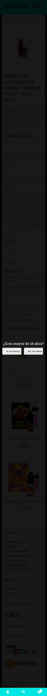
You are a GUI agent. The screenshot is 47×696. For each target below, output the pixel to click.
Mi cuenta (8, 692)
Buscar (23, 692)
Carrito (36, 690)
